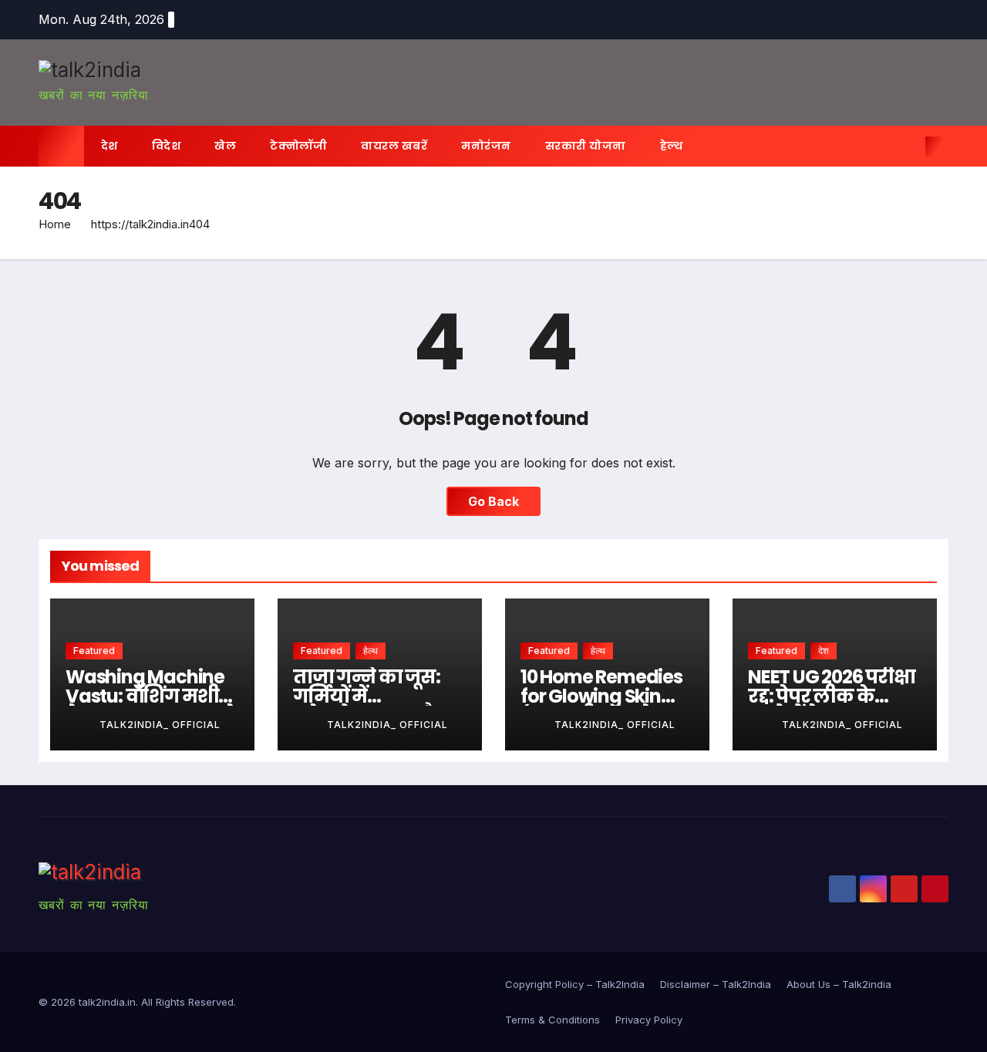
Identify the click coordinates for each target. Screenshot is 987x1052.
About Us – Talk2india (839, 984)
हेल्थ (671, 145)
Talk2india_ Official (160, 724)
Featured (94, 650)
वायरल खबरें (394, 145)
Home (55, 224)
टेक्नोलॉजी (298, 145)
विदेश (166, 145)
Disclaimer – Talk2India (715, 984)
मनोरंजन (486, 145)
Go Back (493, 501)
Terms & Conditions (552, 1019)
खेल (225, 145)
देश (109, 145)
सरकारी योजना (585, 145)
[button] (908, 146)
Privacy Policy (648, 1019)
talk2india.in (107, 1002)
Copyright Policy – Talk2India (575, 984)
